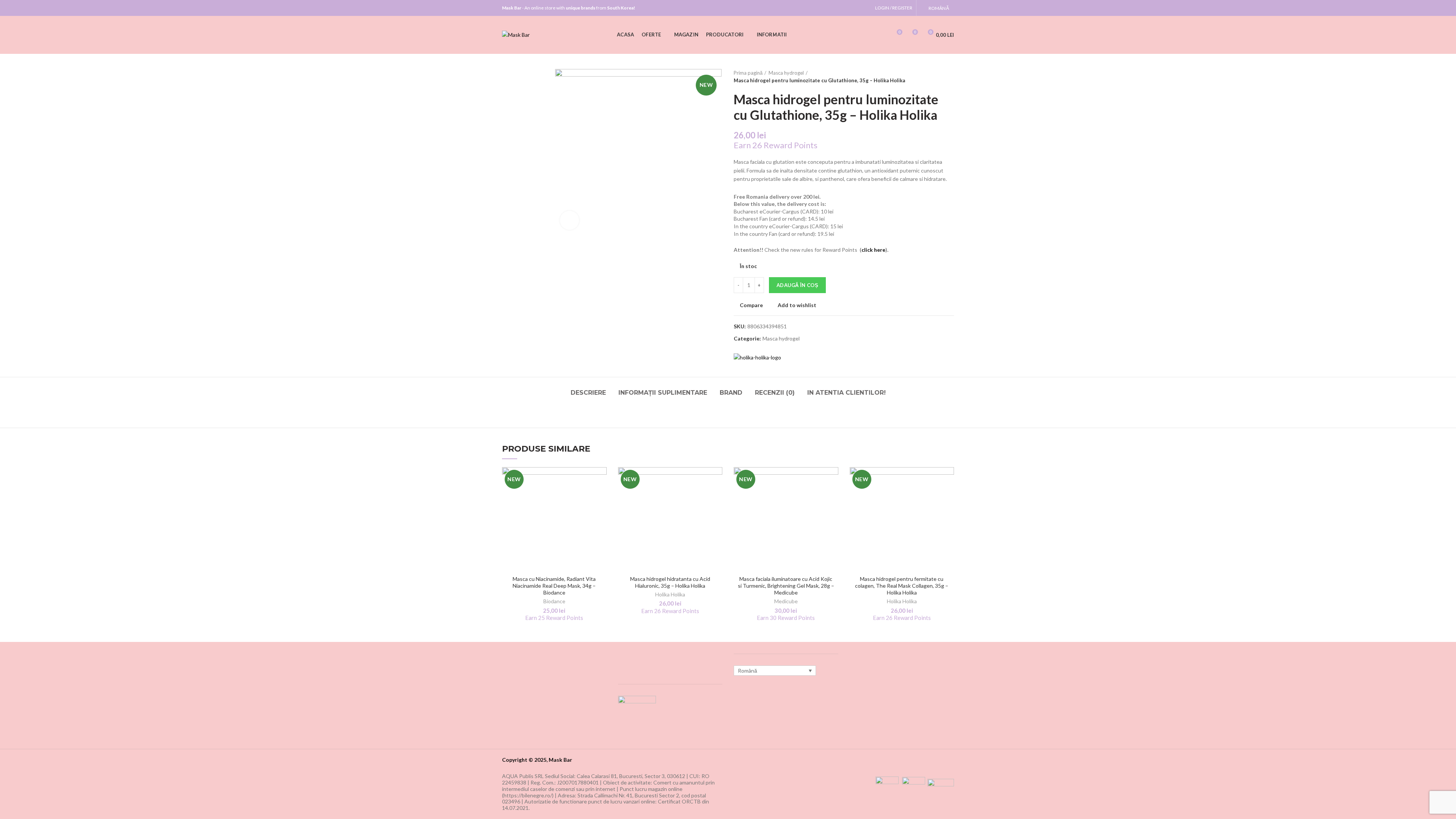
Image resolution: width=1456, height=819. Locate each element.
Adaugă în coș (797, 285)
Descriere (588, 392)
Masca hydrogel (786, 73)
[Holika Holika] (757, 357)
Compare (751, 305)
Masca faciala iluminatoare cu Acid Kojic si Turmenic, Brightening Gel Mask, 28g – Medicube (786, 586)
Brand (731, 392)
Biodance (554, 601)
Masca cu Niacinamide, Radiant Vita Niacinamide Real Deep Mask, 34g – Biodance (554, 586)
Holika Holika (670, 594)
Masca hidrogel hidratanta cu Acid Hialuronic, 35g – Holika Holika (670, 582)
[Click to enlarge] (569, 220)
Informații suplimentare (662, 392)
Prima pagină (748, 73)
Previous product (935, 76)
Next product (950, 76)
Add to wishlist (797, 305)
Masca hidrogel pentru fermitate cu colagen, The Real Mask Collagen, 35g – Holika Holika (901, 586)
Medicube (786, 601)
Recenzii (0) (775, 392)
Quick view (601, 513)
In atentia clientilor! (846, 392)
